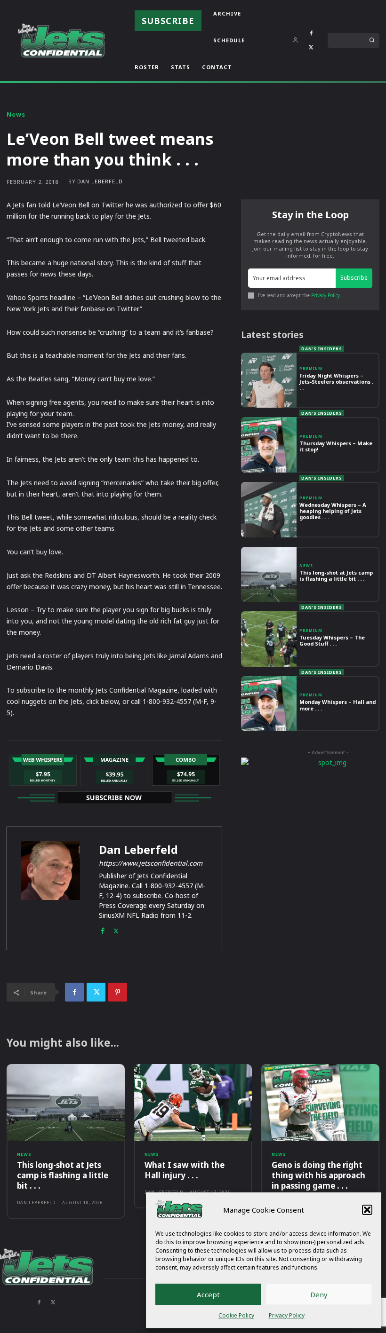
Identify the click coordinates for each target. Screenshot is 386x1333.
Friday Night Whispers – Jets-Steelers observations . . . (336, 381)
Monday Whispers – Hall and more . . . (337, 704)
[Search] (371, 40)
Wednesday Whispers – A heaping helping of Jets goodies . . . (332, 511)
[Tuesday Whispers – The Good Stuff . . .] (269, 639)
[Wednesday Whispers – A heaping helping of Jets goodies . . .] (269, 509)
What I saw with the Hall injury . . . (185, 1170)
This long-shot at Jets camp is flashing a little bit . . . (336, 575)
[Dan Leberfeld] (50, 888)
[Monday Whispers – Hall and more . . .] (269, 704)
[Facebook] (311, 33)
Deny (319, 1294)
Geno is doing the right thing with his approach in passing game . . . (318, 1175)
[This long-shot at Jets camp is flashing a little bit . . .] (269, 574)
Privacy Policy (287, 1315)
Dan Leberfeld (100, 181)
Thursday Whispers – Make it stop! (335, 446)
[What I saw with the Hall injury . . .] (193, 1102)
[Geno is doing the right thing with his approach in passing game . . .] (320, 1102)
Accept (208, 1294)
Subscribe (354, 278)
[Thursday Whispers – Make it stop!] (269, 445)
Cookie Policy (236, 1315)
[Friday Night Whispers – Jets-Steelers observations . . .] (269, 380)
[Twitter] (311, 47)
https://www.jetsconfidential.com (150, 863)
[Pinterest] (117, 992)
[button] (367, 1210)
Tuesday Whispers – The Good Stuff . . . (332, 640)
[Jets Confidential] (61, 40)
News (16, 114)
